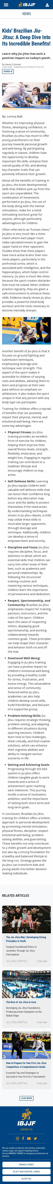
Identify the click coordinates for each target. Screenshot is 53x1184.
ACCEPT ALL (26, 1179)
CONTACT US (26, 1129)
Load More (26, 1098)
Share (7, 71)
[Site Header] (6, 4)
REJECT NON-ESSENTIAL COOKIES (26, 1172)
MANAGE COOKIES (26, 1164)
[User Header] (47, 4)
